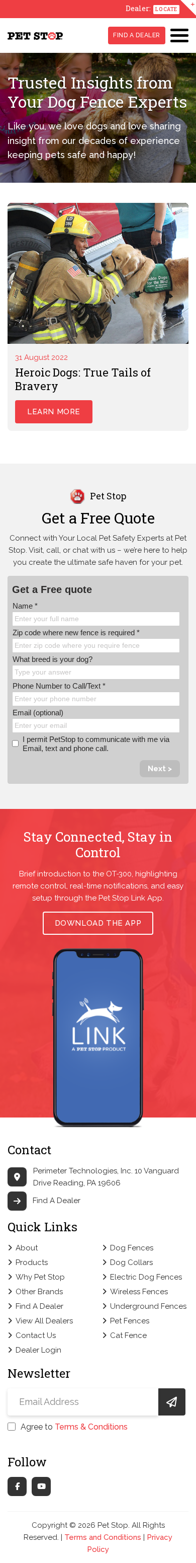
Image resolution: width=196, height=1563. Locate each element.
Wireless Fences (139, 1291)
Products (32, 1262)
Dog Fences (131, 1247)
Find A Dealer (136, 35)
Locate (166, 9)
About (27, 1247)
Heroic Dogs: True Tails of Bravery (83, 379)
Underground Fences (148, 1306)
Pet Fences (129, 1320)
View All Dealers (44, 1320)
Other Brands (39, 1291)
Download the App (98, 923)
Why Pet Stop (40, 1277)
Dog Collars (131, 1262)
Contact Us (36, 1335)
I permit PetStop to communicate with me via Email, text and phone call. (96, 744)
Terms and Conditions (102, 1537)
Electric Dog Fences (146, 1277)
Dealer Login (38, 1350)
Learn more (53, 411)
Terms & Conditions (91, 1427)
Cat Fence (128, 1335)
